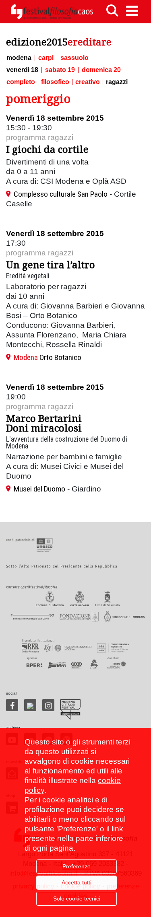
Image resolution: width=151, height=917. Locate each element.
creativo (87, 82)
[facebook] (12, 705)
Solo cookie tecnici (76, 898)
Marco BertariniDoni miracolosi (44, 422)
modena (18, 58)
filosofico (55, 82)
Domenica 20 (101, 70)
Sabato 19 (60, 70)
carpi (46, 58)
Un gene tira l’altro (50, 264)
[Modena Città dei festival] (70, 709)
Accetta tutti (76, 882)
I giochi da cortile (47, 149)
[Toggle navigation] (132, 10)
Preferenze (76, 866)
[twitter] (30, 705)
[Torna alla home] (51, 11)
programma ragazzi (39, 137)
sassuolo (74, 58)
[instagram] (48, 705)
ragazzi (117, 82)
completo (20, 82)
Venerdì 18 (22, 70)
